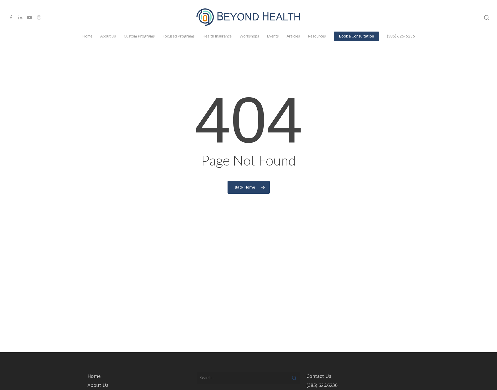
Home (87, 36)
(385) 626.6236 (322, 385)
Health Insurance (217, 36)
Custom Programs (139, 36)
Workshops (249, 36)
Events (273, 36)
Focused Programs (179, 36)
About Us (108, 36)
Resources (317, 36)
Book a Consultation (356, 36)
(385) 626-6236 (401, 36)
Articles (293, 36)
